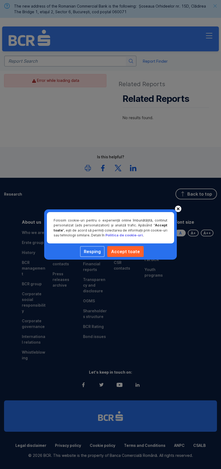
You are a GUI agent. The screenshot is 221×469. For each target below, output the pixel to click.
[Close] (178, 209)
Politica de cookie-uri (124, 235)
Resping (92, 251)
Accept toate (125, 251)
